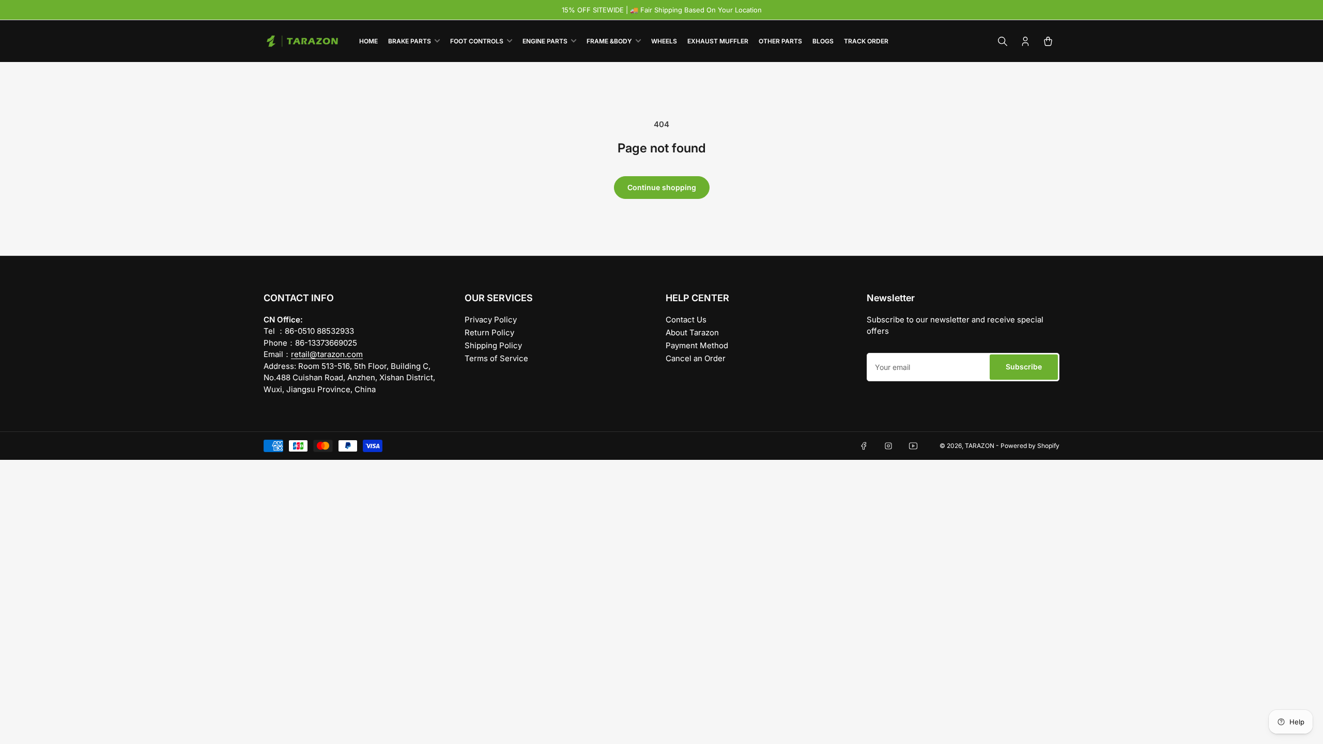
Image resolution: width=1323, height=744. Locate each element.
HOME (368, 41)
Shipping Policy (493, 345)
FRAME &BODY (609, 41)
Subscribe (1024, 366)
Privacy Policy (491, 319)
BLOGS (823, 41)
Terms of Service (496, 358)
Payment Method (697, 345)
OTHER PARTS (780, 41)
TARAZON (979, 446)
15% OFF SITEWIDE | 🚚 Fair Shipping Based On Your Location (662, 10)
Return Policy (489, 332)
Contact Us (686, 319)
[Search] (1002, 41)
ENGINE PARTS (544, 41)
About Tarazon (692, 332)
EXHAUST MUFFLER (717, 41)
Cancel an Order (696, 358)
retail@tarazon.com (327, 354)
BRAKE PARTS (409, 41)
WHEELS (664, 41)
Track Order (866, 41)
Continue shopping (661, 187)
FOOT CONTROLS (476, 41)
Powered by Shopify (1030, 446)
